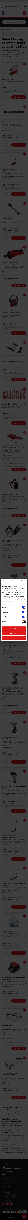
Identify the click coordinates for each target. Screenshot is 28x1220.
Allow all (14, 628)
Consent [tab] (5, 580)
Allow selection (14, 633)
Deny (14, 638)
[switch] (24, 612)
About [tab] (23, 580)
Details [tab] (14, 580)
